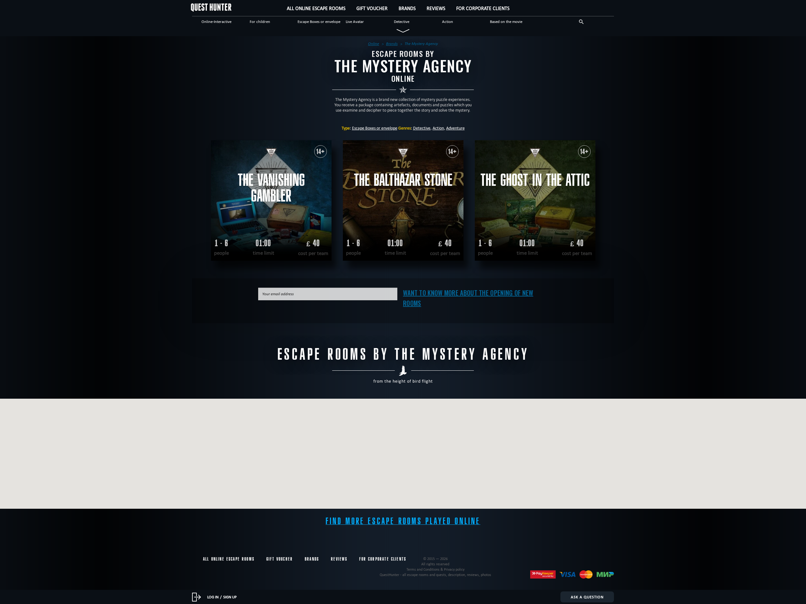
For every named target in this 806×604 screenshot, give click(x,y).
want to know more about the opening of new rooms (468, 298)
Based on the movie (506, 21)
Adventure (455, 128)
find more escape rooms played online (403, 521)
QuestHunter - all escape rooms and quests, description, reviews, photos (435, 574)
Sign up (230, 596)
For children (260, 21)
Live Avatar (355, 21)
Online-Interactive (216, 21)
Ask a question (587, 596)
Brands (407, 8)
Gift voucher (372, 8)
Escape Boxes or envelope (319, 21)
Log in (213, 596)
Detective (401, 21)
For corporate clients (482, 8)
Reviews (436, 8)
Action (447, 21)
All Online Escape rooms (316, 8)
